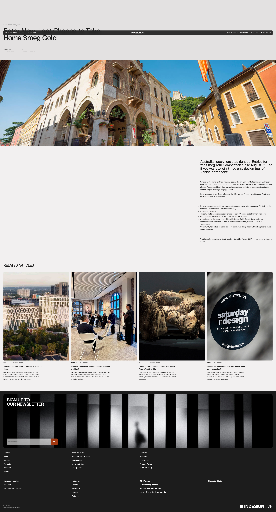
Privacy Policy (146, 464)
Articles (8, 32)
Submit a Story (146, 468)
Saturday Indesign (11, 481)
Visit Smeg (204, 239)
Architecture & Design (81, 456)
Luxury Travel (77, 468)
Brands (33, 32)
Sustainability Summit (12, 488)
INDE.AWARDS (231, 32)
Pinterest (75, 496)
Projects (16, 32)
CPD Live (7, 485)
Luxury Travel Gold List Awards (153, 492)
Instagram (76, 481)
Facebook (76, 488)
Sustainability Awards (149, 485)
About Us (143, 456)
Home (5, 456)
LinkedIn (75, 492)
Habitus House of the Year (151, 488)
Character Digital (215, 481)
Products (25, 32)
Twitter (75, 485)
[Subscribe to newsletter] (54, 442)
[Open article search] (270, 32)
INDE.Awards (145, 481)
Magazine (264, 32)
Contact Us (144, 460)
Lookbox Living (78, 464)
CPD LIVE (256, 32)
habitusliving (77, 460)
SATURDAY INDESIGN (245, 32)
